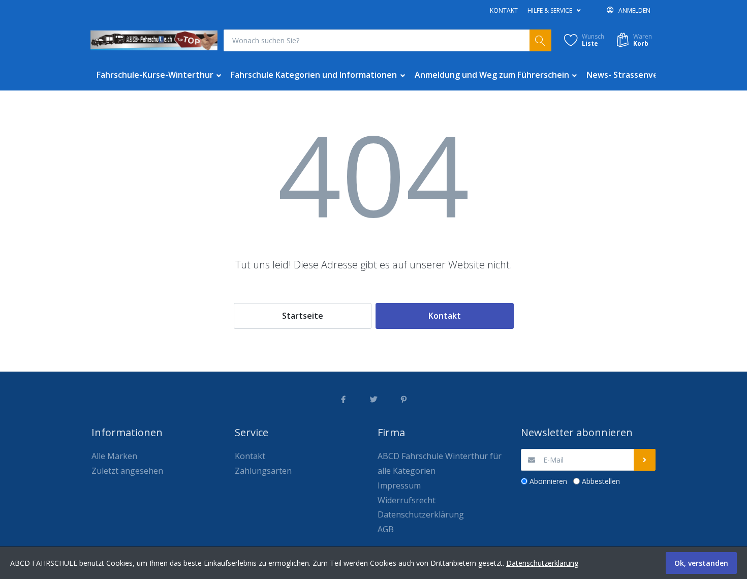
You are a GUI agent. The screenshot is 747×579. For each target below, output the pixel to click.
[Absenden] (645, 460)
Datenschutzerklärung (542, 563)
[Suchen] (540, 40)
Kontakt (504, 10)
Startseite (302, 315)
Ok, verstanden (701, 563)
